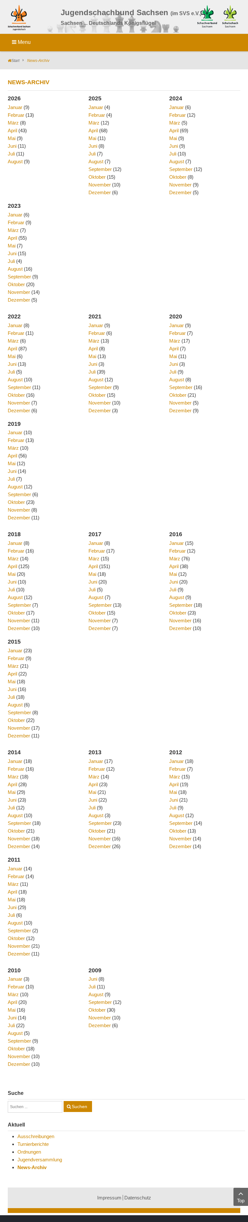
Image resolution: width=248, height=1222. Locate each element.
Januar (15, 107)
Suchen (79, 1106)
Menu (23, 42)
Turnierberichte (33, 1144)
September (100, 169)
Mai (12, 138)
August (15, 161)
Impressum (109, 1197)
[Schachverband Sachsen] (207, 15)
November (99, 184)
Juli (11, 153)
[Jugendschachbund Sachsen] (21, 19)
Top (240, 1200)
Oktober (97, 177)
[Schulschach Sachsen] (230, 15)
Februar (16, 115)
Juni (12, 146)
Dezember (99, 192)
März (13, 122)
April (12, 130)
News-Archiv (31, 1167)
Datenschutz (137, 1197)
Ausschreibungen (35, 1136)
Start (15, 60)
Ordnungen (29, 1152)
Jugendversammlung (39, 1159)
